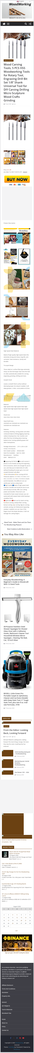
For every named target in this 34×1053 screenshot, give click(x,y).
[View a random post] (30, 24)
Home (3, 1019)
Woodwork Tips (6, 1013)
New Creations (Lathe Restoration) (18, 529)
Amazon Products (8, 60)
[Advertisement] (17, 203)
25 (12, 923)
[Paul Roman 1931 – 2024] (7, 773)
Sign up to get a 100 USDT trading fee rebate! (17, 953)
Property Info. (6, 996)
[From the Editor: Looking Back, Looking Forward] (17, 722)
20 (21, 920)
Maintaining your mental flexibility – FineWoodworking (22, 763)
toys (14, 505)
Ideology (6, 726)
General (4, 1002)
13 (21, 917)
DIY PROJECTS (6, 1006)
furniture (6, 502)
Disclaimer (5, 992)
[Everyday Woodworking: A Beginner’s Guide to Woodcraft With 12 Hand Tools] (17, 540)
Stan (15, 104)
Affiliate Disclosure (7, 985)
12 (17, 917)
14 (25, 917)
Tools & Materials (7, 1009)
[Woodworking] (4, 24)
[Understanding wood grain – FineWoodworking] (7, 754)
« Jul (16, 930)
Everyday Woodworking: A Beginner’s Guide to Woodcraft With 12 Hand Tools (16, 581)
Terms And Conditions (8, 989)
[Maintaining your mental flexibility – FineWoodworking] (7, 764)
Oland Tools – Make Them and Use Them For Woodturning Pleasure (17, 523)
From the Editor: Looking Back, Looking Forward (15, 732)
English (21, 1)
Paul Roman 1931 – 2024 (22, 772)
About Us (4, 1023)
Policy (3, 1026)
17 (8, 920)
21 (25, 920)
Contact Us (5, 1030)
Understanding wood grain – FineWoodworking (22, 753)
